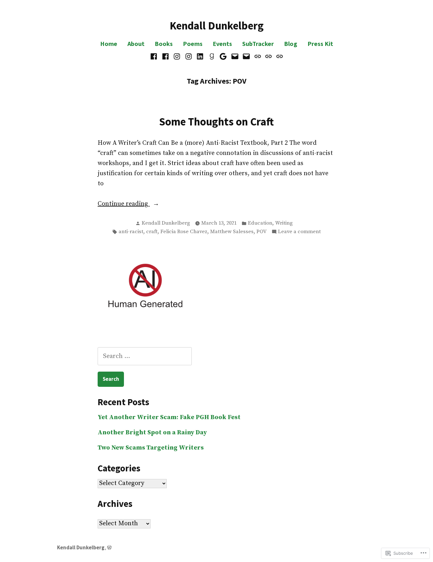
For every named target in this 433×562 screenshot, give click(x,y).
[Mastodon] (257, 56)
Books (164, 44)
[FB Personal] (154, 56)
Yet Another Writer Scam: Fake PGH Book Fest (169, 417)
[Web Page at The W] (223, 56)
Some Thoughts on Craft (216, 121)
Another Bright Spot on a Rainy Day (152, 433)
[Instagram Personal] (177, 56)
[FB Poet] (165, 56)
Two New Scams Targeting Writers (151, 448)
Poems (193, 44)
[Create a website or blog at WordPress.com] (109, 547)
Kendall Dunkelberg (217, 25)
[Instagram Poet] (188, 56)
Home (108, 44)
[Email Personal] (235, 56)
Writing (284, 223)
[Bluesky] (268, 56)
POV (261, 231)
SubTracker (258, 44)
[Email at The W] (246, 56)
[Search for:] (145, 356)
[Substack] (278, 56)
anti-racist (131, 231)
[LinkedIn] (200, 56)
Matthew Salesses (232, 231)
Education (260, 223)
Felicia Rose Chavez (183, 231)
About (136, 44)
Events (222, 44)
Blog (290, 44)
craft (152, 231)
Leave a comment (299, 232)
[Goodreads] (211, 56)
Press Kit (320, 44)
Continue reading (124, 204)
